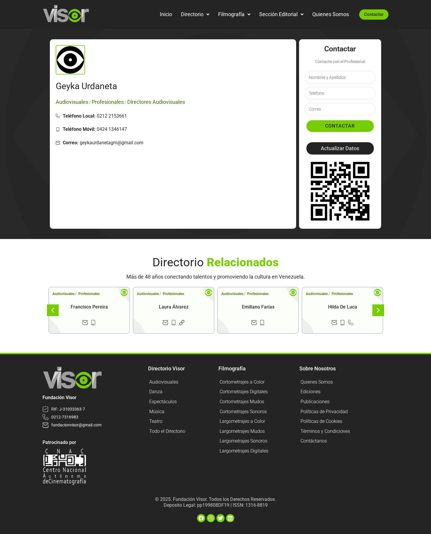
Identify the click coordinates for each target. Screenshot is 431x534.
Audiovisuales (63, 294)
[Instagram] (211, 518)
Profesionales (89, 294)
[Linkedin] (230, 518)
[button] (340, 148)
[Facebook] (201, 518)
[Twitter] (220, 518)
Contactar (340, 126)
